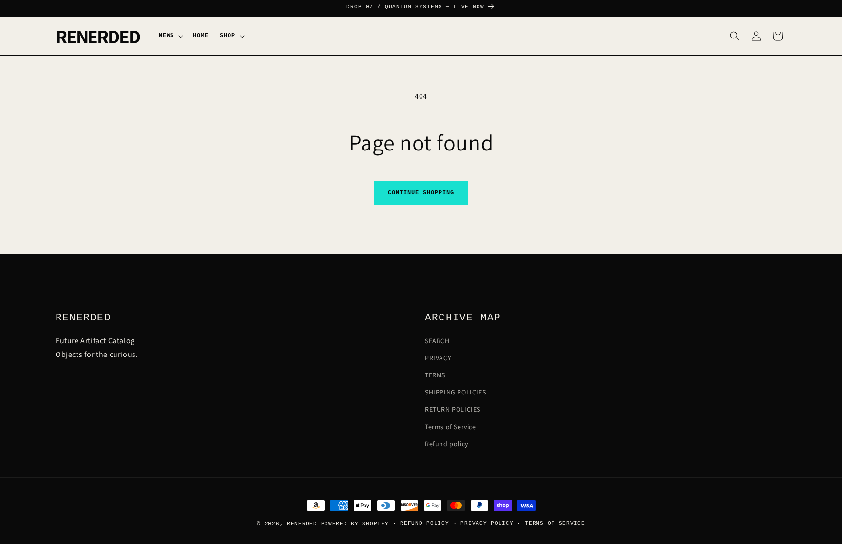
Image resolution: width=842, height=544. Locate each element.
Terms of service (555, 523)
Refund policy (446, 443)
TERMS (435, 375)
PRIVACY (438, 358)
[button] (170, 35)
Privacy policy (486, 523)
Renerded (302, 523)
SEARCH (437, 341)
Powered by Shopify (355, 523)
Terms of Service (450, 426)
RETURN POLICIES (452, 409)
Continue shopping (421, 192)
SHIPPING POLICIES (455, 392)
